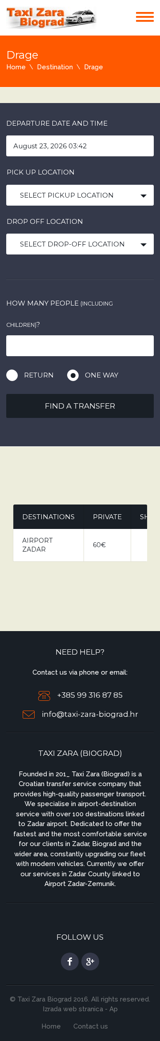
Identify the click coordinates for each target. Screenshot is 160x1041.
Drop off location (45, 221)
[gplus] (90, 961)
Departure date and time (57, 123)
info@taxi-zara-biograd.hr (90, 714)
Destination (55, 67)
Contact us (90, 1026)
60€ (99, 545)
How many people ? (59, 314)
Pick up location (41, 172)
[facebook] (70, 961)
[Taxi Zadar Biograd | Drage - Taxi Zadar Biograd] (51, 17)
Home (16, 67)
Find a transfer (80, 405)
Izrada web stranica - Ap (80, 1009)
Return (39, 375)
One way (101, 375)
